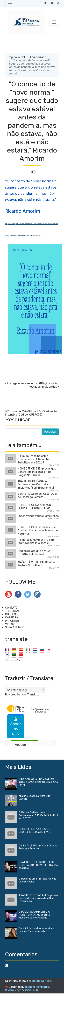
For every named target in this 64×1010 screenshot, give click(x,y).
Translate (33, 694)
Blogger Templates (37, 986)
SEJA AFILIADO (15, 627)
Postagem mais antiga (43, 386)
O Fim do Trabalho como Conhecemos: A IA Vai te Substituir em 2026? (33, 459)
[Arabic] (15, 655)
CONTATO (11, 607)
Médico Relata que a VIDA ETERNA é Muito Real (34, 552)
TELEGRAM (12, 611)
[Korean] (8, 655)
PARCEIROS (12, 620)
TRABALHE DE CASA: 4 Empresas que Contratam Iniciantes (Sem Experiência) (36, 484)
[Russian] (43, 650)
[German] (15, 650)
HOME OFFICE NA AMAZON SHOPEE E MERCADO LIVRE (34, 506)
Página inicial (16, 57)
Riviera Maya (13, 990)
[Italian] (29, 650)
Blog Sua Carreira (40, 980)
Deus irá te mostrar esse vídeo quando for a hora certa (36, 930)
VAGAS (9, 624)
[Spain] (22, 650)
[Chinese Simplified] (22, 655)
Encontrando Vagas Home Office (38, 516)
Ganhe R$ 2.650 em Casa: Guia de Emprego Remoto (37, 495)
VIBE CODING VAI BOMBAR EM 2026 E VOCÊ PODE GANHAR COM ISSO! (38, 782)
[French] (8, 650)
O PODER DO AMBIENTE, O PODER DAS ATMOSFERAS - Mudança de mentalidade (35, 914)
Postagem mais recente (22, 383)
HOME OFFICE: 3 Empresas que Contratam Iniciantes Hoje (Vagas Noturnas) (37, 472)
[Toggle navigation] (10, 3)
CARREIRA (11, 617)
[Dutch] (36, 650)
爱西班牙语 (31, 990)
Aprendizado (38, 57)
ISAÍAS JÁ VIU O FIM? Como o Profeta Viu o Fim (36, 563)
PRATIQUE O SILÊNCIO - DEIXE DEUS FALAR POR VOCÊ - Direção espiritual (38, 865)
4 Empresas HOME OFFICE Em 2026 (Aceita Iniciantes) (36, 541)
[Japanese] (50, 650)
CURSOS (10, 614)
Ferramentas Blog (13, 660)
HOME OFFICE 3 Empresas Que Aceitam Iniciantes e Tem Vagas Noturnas (38, 530)
